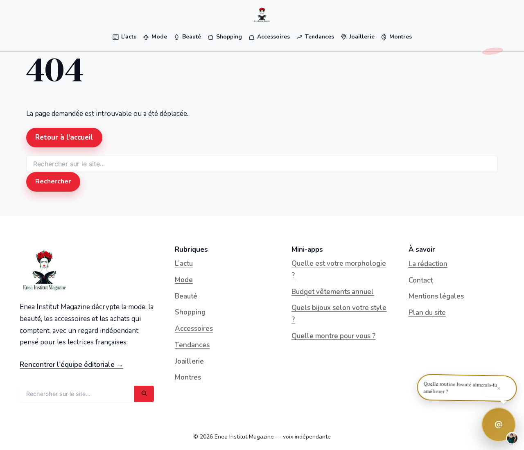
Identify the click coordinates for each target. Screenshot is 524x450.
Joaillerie (189, 361)
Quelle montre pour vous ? (333, 336)
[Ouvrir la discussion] (498, 424)
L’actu (184, 263)
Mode (184, 280)
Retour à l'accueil (64, 137)
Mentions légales (436, 296)
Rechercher (53, 181)
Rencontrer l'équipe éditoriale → (71, 364)
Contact (421, 280)
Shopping (190, 312)
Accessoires (194, 328)
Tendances (192, 345)
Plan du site (427, 312)
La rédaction (428, 264)
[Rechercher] (144, 394)
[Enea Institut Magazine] (262, 15)
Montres (188, 377)
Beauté (186, 296)
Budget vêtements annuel (332, 291)
